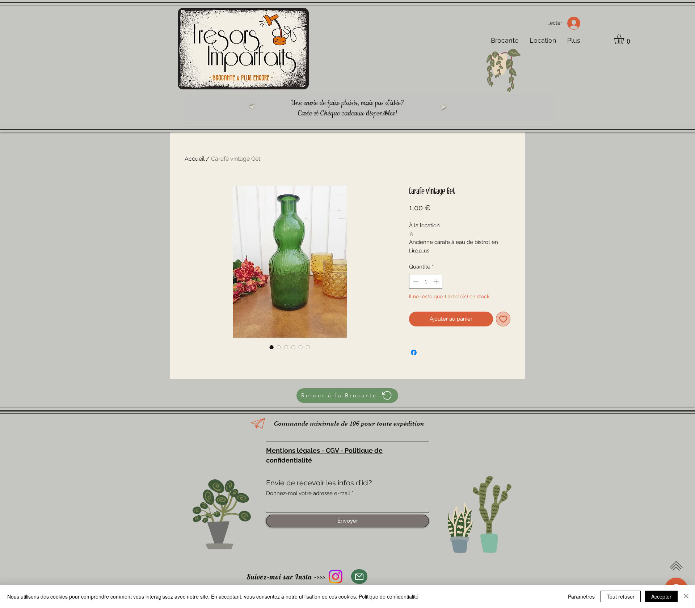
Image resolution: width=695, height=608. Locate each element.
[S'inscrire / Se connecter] (576, 23)
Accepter (661, 596)
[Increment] (437, 281)
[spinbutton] (426, 281)
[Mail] (359, 576)
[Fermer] (686, 596)
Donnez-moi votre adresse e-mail (308, 493)
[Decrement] (415, 281)
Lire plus (419, 250)
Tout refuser (621, 596)
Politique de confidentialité (388, 596)
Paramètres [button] (581, 596)
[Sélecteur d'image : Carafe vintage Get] (271, 347)
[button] (625, 39)
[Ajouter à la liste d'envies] (503, 319)
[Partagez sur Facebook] (413, 352)
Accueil (195, 158)
